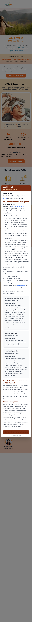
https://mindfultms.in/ (17, 206)
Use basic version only (16, 435)
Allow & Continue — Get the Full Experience (16, 432)
